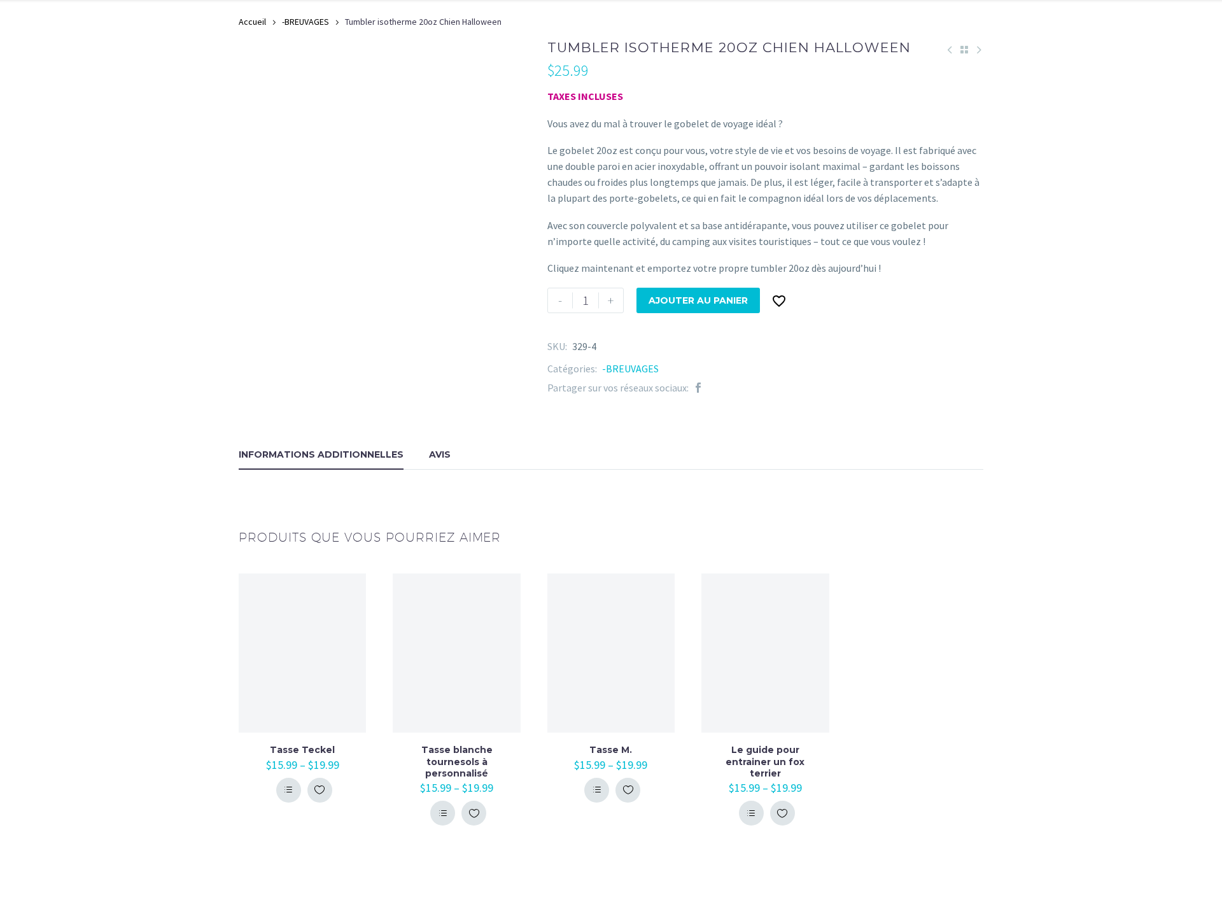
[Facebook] (698, 388)
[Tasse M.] (611, 653)
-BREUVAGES (305, 21)
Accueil (252, 21)
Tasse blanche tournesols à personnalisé (457, 761)
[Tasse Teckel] (302, 653)
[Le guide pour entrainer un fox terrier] (765, 653)
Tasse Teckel (302, 750)
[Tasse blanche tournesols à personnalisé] (456, 653)
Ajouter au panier (698, 300)
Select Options (288, 790)
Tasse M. (610, 750)
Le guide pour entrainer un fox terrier (765, 761)
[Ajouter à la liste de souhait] (319, 790)
